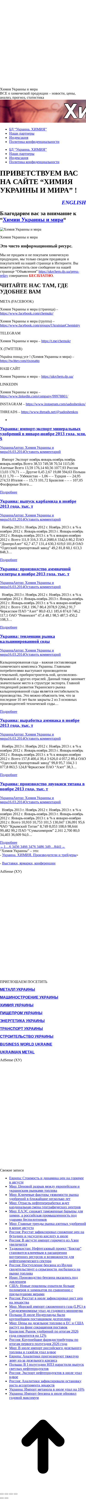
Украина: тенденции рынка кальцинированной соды (27, 639)
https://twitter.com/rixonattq (19, 361)
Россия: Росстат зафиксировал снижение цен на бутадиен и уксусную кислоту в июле (46, 1234)
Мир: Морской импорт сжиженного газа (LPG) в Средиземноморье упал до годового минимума (47, 1309)
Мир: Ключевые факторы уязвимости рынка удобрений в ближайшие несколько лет (44, 1197)
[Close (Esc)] (2, 1494)
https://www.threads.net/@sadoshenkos (49, 412)
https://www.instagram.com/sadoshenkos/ (56, 404)
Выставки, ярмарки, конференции (28, 863)
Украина (6, 447)
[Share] (6, 1494)
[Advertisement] (43, 43)
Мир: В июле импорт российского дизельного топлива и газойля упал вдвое (45, 1350)
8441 (57, 847)
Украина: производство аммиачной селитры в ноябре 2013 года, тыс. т (35, 571)
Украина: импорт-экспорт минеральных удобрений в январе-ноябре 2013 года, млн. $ (43, 433)
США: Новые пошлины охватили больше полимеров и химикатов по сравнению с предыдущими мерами (42, 1290)
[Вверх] (43, 1488)
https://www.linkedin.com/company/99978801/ (34, 396)
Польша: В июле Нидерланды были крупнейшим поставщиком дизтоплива (40, 1317)
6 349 (46, 847)
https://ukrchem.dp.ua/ (57, 376)
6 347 (30, 847)
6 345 (13, 847)
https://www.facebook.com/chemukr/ (26, 313)
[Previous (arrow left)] (2, 1498)
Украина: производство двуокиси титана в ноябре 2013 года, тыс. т (42, 786)
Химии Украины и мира (33, 220)
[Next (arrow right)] (6, 1498)
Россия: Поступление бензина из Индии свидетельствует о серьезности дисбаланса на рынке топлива (44, 1269)
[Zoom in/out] (15, 1494)
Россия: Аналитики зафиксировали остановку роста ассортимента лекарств (45, 1383)
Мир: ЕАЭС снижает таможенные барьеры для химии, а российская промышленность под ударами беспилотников (46, 1215)
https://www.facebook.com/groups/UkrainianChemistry (40, 325)
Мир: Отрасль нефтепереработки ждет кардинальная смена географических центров (45, 1205)
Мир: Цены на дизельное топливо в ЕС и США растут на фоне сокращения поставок (46, 1325)
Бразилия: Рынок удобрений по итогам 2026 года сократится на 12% (43, 1333)
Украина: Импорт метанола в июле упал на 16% (46, 1389)
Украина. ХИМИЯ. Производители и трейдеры (39, 855)
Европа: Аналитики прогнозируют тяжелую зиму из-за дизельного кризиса (44, 1358)
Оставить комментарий (42, 452)
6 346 (21, 847)
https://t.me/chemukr (56, 341)
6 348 (38, 847)
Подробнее (8, 492)
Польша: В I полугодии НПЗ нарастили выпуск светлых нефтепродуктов (46, 1367)
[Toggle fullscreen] (11, 1494)
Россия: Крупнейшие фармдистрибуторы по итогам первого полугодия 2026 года (43, 1342)
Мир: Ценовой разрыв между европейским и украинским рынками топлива (44, 1188)
